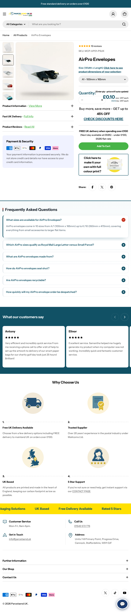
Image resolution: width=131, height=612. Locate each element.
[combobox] (65, 24)
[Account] (113, 14)
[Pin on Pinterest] (112, 187)
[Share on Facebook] (92, 187)
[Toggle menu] (4, 14)
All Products (20, 35)
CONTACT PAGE (81, 491)
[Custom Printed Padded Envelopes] (115, 158)
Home (6, 35)
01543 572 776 (82, 526)
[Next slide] (124, 317)
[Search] (124, 24)
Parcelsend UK (19, 603)
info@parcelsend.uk (20, 539)
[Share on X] (102, 187)
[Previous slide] (115, 317)
